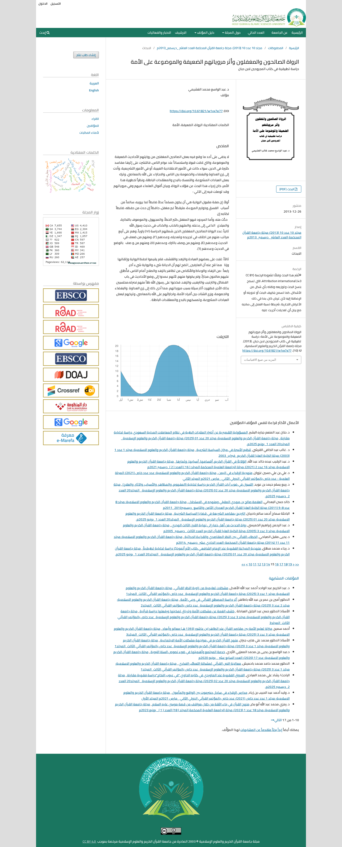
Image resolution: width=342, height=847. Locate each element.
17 (281, 564)
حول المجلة (232, 33)
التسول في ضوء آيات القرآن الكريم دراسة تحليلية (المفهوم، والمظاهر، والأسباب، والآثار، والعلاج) (187, 484)
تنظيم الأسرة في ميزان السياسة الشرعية (223, 450)
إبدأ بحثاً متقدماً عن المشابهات (261, 730)
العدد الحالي (256, 33)
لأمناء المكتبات (89, 132)
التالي (278, 720)
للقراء (95, 118)
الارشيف (180, 33)
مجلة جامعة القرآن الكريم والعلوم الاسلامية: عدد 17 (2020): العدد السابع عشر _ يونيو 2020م (201, 655)
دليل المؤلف (205, 33)
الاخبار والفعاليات (159, 33)
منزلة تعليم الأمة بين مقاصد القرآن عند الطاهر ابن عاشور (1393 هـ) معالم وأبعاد (217, 629)
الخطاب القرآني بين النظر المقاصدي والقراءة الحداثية (221, 537)
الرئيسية (297, 33)
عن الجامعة (280, 33)
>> (243, 564)
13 (263, 564)
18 (286, 564)
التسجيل (55, 3)
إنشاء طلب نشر (86, 55)
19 (290, 564)
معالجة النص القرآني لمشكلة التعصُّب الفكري (209, 663)
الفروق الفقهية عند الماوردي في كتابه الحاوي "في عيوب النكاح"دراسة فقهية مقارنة (185, 675)
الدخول (42, 3)
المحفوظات (275, 48)
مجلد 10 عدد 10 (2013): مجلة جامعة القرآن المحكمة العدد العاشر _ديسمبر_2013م (209, 48)
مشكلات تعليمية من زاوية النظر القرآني (201, 588)
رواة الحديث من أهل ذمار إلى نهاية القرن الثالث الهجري (208, 525)
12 (259, 564)
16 (277, 564)
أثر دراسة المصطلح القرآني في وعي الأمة (208, 600)
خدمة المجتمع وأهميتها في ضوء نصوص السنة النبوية (187, 652)
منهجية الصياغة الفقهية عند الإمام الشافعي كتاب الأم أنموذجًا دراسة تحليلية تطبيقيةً (201, 548)
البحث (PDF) (287, 189)
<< (297, 564)
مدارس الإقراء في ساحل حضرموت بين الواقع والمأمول (209, 693)
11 (255, 564)
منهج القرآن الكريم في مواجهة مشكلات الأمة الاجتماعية (198, 640)
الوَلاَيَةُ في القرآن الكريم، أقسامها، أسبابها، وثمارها (210, 461)
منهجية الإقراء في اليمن (235, 473)
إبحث (43, 33)
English (94, 90)
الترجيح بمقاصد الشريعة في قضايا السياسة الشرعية (209, 513)
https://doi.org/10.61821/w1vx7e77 (196, 111)
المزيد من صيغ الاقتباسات (260, 360)
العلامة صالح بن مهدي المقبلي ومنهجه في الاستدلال (225, 502)
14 (268, 564)
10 (250, 564)
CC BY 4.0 (90, 841)
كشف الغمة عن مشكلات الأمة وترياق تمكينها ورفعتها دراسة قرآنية (187, 611)
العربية (94, 83)
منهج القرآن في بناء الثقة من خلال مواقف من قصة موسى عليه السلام (200, 704)
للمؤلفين (93, 125)
